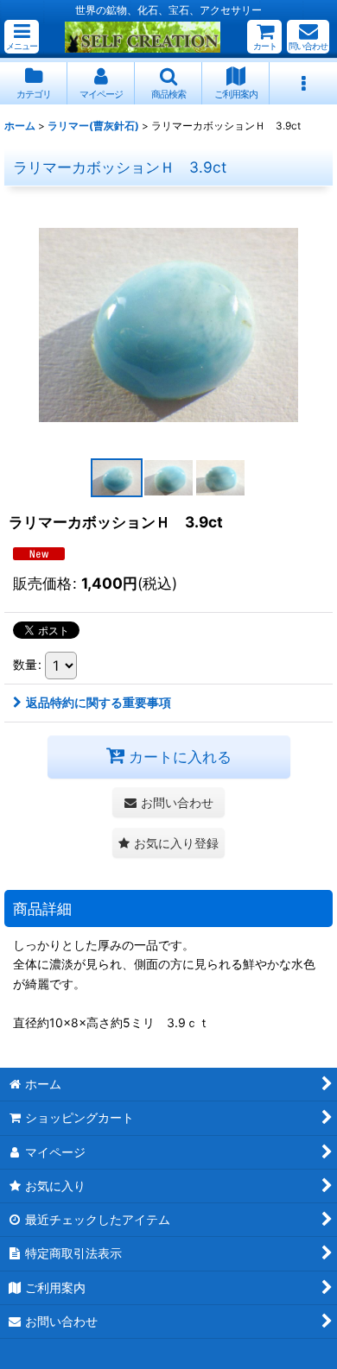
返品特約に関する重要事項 (98, 702)
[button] (21, 37)
